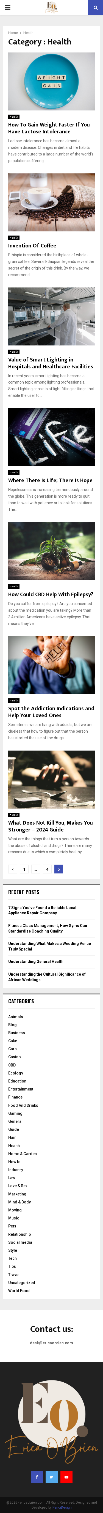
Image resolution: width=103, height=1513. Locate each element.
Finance (15, 1097)
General (15, 1121)
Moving (15, 1210)
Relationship (19, 1234)
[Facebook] (37, 1477)
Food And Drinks (23, 1105)
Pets (12, 1226)
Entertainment (20, 1089)
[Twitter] (52, 1477)
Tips (12, 1266)
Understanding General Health (35, 961)
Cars (12, 1049)
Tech (12, 1258)
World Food (19, 1290)
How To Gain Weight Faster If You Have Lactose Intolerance (49, 128)
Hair (12, 1137)
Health (14, 116)
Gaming (15, 1113)
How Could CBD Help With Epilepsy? (50, 594)
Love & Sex (17, 1186)
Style (12, 1250)
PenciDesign (62, 1507)
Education (17, 1081)
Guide (13, 1129)
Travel (14, 1274)
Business (16, 1033)
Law (11, 1178)
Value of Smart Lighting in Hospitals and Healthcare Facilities (50, 363)
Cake (12, 1041)
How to (14, 1162)
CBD (12, 1065)
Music (13, 1218)
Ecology (15, 1073)
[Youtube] (66, 1477)
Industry (15, 1170)
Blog (12, 1025)
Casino (14, 1057)
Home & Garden (22, 1154)
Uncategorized (21, 1282)
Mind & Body (19, 1202)
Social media (20, 1242)
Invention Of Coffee (32, 245)
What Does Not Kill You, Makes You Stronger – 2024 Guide (50, 826)
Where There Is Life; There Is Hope (50, 480)
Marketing (17, 1194)
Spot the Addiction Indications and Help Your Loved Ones (51, 712)
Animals (15, 1017)
